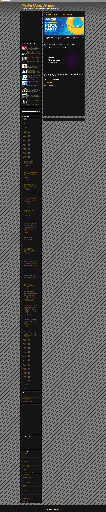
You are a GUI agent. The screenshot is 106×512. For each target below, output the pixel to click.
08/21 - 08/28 (26, 156)
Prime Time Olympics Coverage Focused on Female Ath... (29, 296)
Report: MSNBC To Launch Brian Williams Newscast (29, 291)
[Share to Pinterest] (58, 79)
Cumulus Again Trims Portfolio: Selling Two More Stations (32, 82)
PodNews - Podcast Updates (27, 488)
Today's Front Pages (25, 501)
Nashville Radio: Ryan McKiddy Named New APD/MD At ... (30, 173)
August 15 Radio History (28, 337)
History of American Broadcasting (27, 472)
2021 (24, 124)
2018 (24, 128)
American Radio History (26, 458)
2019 (24, 127)
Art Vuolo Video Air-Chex (26, 459)
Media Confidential (37, 5)
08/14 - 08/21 (26, 157)
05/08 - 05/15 (26, 356)
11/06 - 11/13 (26, 141)
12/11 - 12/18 (26, 135)
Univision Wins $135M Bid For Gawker (30, 265)
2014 (24, 383)
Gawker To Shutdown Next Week (29, 183)
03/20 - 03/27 (26, 365)
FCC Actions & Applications (26, 398)
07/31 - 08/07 (26, 340)
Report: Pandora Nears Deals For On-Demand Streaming (30, 181)
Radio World (24, 495)
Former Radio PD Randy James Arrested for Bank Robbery (30, 165)
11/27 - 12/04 (26, 137)
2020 (24, 126)
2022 (24, 123)
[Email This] (54, 79)
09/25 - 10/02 (26, 149)
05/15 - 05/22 (26, 355)
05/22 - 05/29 (26, 353)
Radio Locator (24, 490)
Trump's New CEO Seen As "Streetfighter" (28, 215)
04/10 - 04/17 (26, 361)
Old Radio (24, 485)
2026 (24, 118)
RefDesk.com (24, 496)
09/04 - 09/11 (26, 153)
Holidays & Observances (26, 474)
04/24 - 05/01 (26, 359)
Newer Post (46, 119)
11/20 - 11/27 (26, 139)
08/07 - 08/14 (26, 339)
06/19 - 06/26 (26, 348)
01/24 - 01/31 (26, 376)
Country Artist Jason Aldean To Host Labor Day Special (30, 201)
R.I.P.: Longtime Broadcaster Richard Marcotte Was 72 (30, 336)
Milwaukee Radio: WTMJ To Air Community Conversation (29, 269)
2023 (24, 122)
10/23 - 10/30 (26, 144)
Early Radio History (25, 466)
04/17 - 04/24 (26, 360)
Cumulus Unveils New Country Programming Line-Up (29, 303)
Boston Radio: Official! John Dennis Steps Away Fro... (30, 185)
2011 (24, 387)
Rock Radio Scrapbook (26, 498)
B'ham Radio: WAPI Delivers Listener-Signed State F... (30, 238)
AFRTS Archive (24, 453)
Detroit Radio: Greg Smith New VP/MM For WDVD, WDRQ (30, 314)
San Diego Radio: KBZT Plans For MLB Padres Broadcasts (30, 193)
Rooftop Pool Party (79, 37)
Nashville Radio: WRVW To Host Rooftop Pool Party (29, 163)
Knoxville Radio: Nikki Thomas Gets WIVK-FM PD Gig (30, 310)
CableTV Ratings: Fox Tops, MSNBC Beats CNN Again (30, 261)
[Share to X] (56, 79)
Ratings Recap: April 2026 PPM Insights (28, 401)
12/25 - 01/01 (26, 132)
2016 (24, 131)
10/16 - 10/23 (26, 145)
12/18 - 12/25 (26, 133)
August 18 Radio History (28, 239)
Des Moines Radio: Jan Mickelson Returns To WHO (29, 207)
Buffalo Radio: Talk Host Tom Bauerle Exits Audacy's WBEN (33, 52)
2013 (24, 384)
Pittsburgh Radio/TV (25, 487)
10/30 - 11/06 (26, 143)
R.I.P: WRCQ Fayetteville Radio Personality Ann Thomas (29, 300)
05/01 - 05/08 (26, 357)
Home (64, 119)
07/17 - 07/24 (26, 343)
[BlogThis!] (55, 79)
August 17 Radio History (28, 278)
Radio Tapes (24, 493)
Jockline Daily (24, 479)
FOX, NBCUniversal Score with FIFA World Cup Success (33, 70)
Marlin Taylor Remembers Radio (27, 480)
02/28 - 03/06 (26, 369)
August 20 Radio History (28, 171)
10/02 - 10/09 (26, 148)
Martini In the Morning (26, 482)
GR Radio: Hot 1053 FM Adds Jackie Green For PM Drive (30, 228)
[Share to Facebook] (57, 79)
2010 (24, 388)
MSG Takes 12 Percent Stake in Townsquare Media (29, 249)
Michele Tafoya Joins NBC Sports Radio (30, 197)
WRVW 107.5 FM (58, 37)
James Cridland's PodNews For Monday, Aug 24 (29, 396)
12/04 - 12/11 (26, 136)
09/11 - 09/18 (26, 152)
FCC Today (24, 469)
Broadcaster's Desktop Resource (27, 464)
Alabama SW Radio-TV (26, 456)
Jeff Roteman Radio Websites (27, 477)
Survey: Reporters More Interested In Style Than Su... (30, 232)
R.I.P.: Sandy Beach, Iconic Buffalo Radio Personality (33, 58)
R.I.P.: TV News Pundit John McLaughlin (30, 277)
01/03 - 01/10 (26, 380)
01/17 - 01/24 (26, 377)
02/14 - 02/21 (26, 372)
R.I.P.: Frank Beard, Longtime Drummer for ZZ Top (32, 88)
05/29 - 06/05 (26, 352)
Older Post (81, 119)
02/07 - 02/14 (26, 373)
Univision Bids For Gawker (28, 284)
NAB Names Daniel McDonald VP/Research (29, 273)
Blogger (59, 509)
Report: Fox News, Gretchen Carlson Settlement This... (30, 203)
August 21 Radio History (28, 158)
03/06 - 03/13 (26, 368)
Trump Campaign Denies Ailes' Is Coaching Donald (29, 245)
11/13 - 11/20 (26, 140)
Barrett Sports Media (25, 461)
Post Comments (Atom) (66, 123)
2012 (24, 385)
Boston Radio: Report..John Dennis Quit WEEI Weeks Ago (30, 251)
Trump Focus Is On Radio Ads (29, 247)
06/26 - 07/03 (26, 347)
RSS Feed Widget (31, 39)
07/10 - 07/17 (26, 344)
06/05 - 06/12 (26, 351)
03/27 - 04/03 (26, 364)
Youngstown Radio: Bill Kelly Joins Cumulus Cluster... (30, 226)
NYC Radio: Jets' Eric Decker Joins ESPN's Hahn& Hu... (29, 280)
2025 (24, 119)
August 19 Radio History (28, 209)
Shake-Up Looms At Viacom (28, 161)
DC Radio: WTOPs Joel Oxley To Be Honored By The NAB (33, 101)
